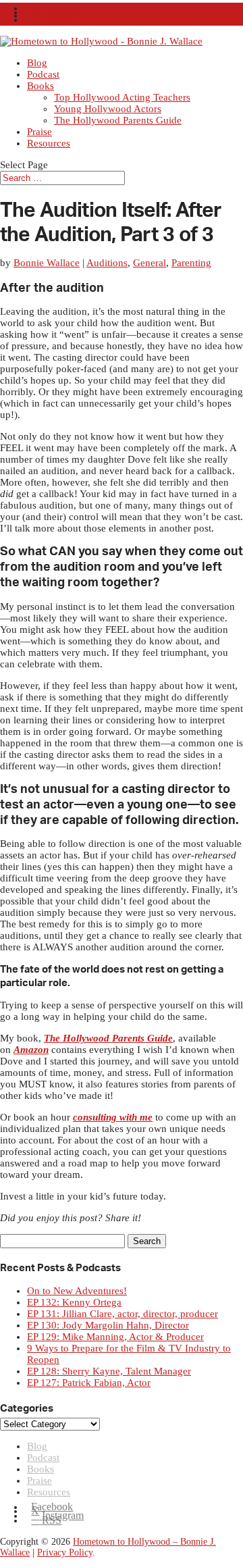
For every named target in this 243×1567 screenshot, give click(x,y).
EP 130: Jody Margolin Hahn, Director (108, 1325)
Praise (39, 131)
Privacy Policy (64, 1552)
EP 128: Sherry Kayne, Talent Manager (109, 1371)
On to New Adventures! (77, 1290)
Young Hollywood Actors (107, 108)
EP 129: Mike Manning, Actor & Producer (115, 1336)
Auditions (107, 262)
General (149, 262)
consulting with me (113, 1117)
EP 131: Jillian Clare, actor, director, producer (122, 1313)
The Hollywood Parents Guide (118, 120)
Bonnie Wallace (47, 262)
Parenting (191, 262)
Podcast (43, 74)
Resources (48, 143)
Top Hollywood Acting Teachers (122, 97)
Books (40, 85)
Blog (37, 62)
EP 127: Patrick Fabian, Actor (89, 1382)
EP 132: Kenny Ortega (74, 1302)
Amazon (31, 1049)
